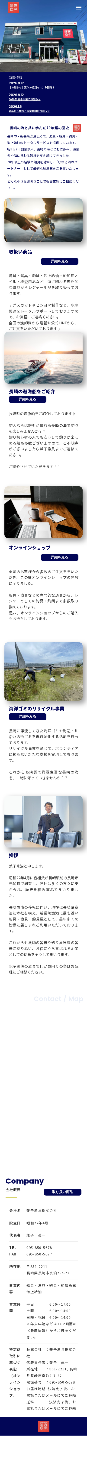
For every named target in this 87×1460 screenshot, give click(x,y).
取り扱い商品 (62, 1192)
